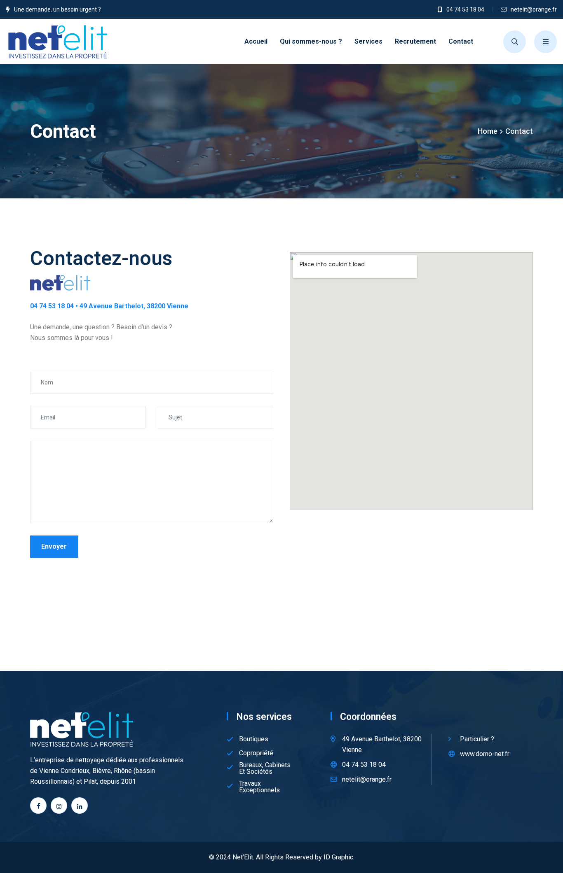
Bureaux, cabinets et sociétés (265, 768)
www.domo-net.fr (484, 754)
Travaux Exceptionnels (259, 787)
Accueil (255, 41)
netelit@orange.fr (534, 9)
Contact (460, 41)
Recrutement (415, 41)
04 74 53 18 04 (465, 9)
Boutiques (253, 739)
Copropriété (256, 753)
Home (487, 131)
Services (368, 41)
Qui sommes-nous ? (311, 41)
